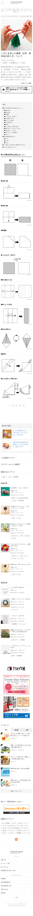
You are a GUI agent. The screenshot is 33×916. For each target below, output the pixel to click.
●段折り (6, 124)
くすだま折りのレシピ (10, 147)
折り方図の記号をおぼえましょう (13, 108)
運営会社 (3, 893)
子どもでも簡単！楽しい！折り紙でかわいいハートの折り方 (20, 734)
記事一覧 (3, 860)
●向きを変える (8, 122)
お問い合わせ (4, 889)
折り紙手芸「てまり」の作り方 (19, 488)
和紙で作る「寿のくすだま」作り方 (20, 564)
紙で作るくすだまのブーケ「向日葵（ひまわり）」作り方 (20, 524)
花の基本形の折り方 (9, 136)
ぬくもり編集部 (14, 464)
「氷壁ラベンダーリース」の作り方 (20, 599)
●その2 (6, 141)
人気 (27, 730)
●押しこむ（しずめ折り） (11, 132)
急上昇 (16, 730)
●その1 (6, 138)
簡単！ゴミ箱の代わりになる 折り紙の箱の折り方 (21, 746)
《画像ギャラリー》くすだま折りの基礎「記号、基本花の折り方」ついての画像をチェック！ (16, 89)
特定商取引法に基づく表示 (8, 870)
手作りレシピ (21, 618)
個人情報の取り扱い (6, 885)
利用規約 (3, 878)
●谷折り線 (7, 112)
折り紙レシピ (14, 738)
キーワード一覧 (5, 863)
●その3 (6, 142)
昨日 (6, 730)
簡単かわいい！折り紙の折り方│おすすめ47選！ (21, 781)
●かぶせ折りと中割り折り (11, 126)
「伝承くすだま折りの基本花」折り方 (14, 145)
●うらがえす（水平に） (10, 116)
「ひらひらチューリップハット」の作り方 (20, 646)
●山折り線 (7, 110)
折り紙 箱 (21, 750)
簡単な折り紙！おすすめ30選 (20, 768)
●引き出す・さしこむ (10, 130)
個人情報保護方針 (6, 882)
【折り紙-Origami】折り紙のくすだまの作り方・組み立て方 (20, 444)
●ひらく (6, 134)
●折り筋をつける (9, 118)
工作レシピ (21, 601)
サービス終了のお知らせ (17, 587)
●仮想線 (6, 114)
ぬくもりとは (4, 867)
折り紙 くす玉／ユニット (17, 492)
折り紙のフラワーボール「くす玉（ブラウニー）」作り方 (20, 507)
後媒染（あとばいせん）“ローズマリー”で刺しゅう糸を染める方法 (21, 630)
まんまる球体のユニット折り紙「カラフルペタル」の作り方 (20, 433)
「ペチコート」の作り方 (17, 615)
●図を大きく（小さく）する (12, 128)
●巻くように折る (9, 120)
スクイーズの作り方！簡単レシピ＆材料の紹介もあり (20, 758)
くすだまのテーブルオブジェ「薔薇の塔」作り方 (20, 545)
